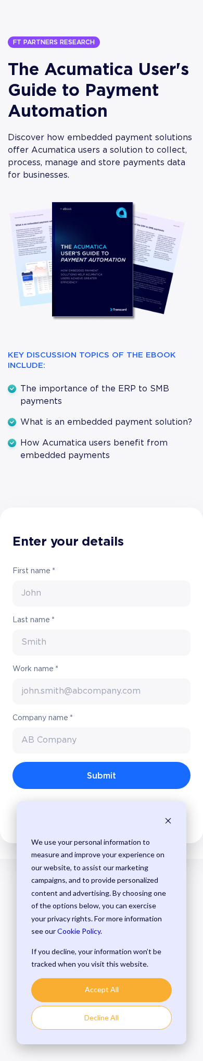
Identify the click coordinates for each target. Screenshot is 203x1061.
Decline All (101, 1017)
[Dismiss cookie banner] (168, 822)
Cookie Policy (78, 931)
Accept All (102, 989)
